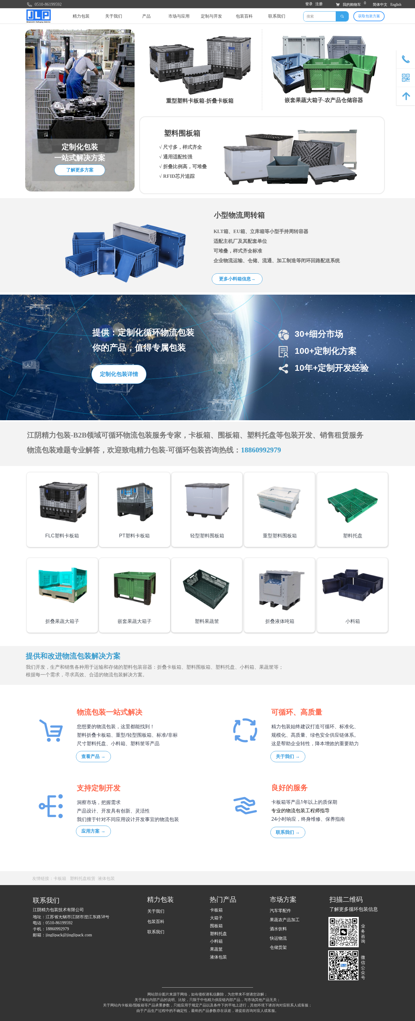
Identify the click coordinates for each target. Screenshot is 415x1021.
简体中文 (380, 4)
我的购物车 (352, 4)
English (395, 4)
